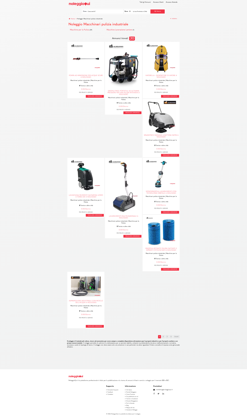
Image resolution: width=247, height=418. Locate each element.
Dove (126, 11)
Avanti (176, 336)
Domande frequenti (112, 390)
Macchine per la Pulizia (79, 30)
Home (72, 19)
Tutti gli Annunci (145, 2)
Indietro (174, 18)
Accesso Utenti (158, 2)
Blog (127, 405)
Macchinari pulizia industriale (80, 80)
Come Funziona (130, 394)
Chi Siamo (129, 390)
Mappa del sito (130, 407)
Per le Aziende (130, 403)
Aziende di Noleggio (131, 410)
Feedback (110, 392)
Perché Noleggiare (131, 392)
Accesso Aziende (171, 2)
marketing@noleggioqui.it (164, 389)
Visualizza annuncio (95, 96)
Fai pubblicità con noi (132, 396)
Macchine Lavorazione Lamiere (119, 30)
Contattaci (110, 394)
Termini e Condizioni (132, 398)
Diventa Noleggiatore (132, 401)
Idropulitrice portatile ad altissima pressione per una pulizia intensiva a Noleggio (123, 92)
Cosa (85, 11)
